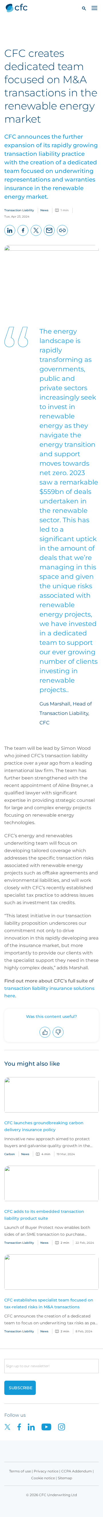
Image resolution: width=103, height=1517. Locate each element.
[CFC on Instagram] (64, 1426)
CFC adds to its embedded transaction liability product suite (44, 1215)
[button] (84, 8)
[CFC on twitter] (10, 1426)
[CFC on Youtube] (49, 1426)
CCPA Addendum (76, 1471)
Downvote (58, 1037)
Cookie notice (43, 1478)
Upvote (45, 1037)
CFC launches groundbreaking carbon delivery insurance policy (44, 1126)
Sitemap (65, 1478)
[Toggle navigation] (94, 8)
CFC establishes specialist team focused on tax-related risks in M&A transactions (48, 1303)
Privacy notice (46, 1471)
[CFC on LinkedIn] (34, 1426)
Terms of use (20, 1471)
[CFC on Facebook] (22, 1426)
